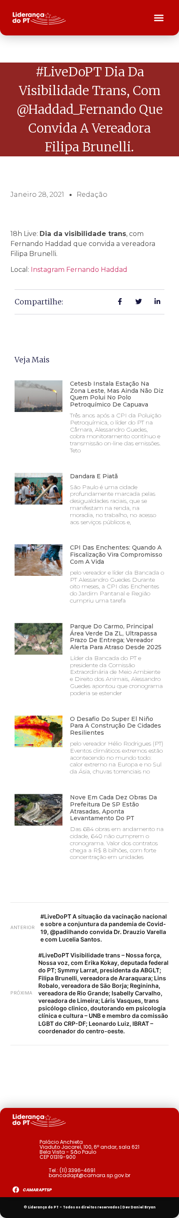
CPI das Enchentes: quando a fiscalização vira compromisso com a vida (116, 554)
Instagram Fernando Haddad (79, 270)
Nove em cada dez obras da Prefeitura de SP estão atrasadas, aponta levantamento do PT (113, 808)
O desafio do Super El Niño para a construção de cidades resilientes (115, 726)
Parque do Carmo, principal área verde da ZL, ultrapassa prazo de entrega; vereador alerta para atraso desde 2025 (116, 637)
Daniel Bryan (143, 1207)
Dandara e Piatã (94, 476)
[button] (159, 18)
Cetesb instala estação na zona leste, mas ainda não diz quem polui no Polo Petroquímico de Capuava (117, 394)
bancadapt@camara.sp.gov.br (89, 1175)
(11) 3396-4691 (77, 1170)
